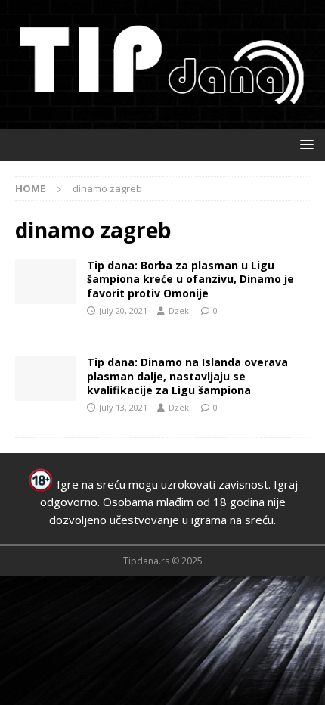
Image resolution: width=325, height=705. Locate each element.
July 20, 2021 (123, 310)
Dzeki (180, 310)
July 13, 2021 (123, 407)
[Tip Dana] (45, 281)
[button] (304, 144)
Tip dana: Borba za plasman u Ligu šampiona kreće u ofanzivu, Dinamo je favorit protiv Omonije (190, 279)
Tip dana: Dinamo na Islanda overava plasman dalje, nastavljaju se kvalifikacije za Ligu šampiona (187, 375)
